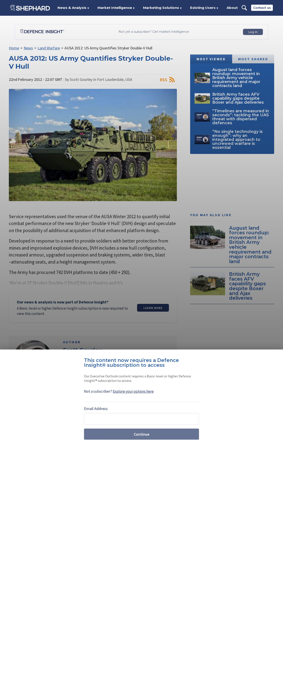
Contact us (262, 8)
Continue (141, 434)
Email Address (96, 408)
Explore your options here (133, 391)
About (232, 8)
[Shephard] (30, 8)
